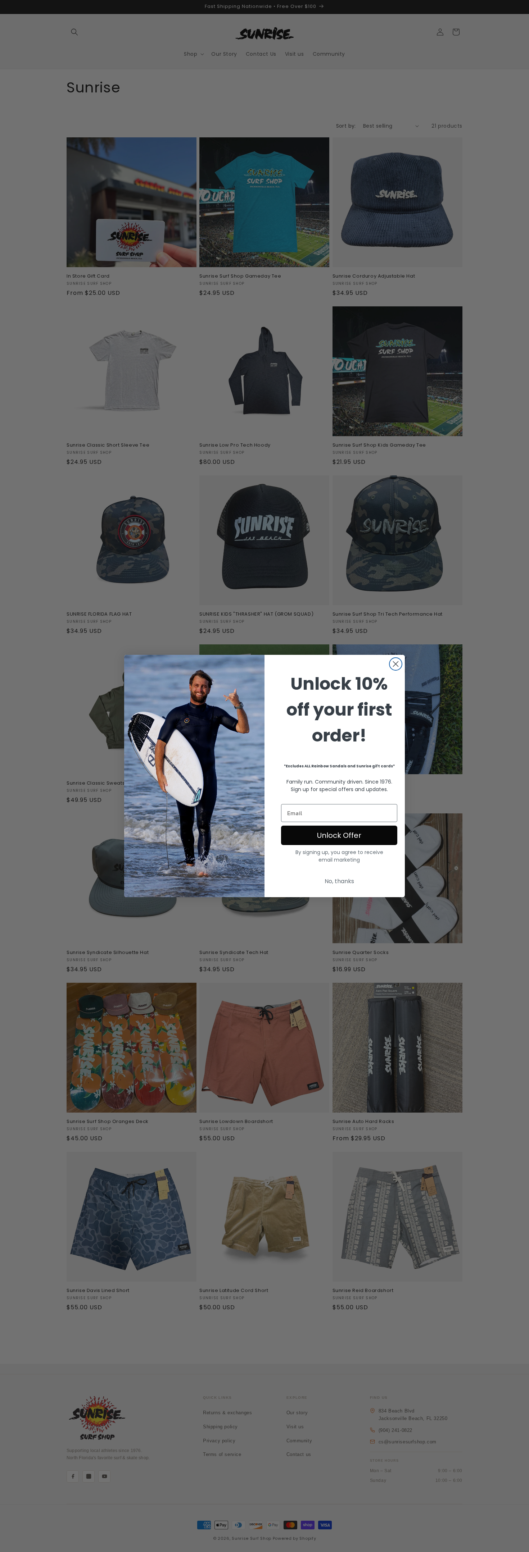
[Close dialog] (395, 664)
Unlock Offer (339, 835)
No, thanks (339, 881)
